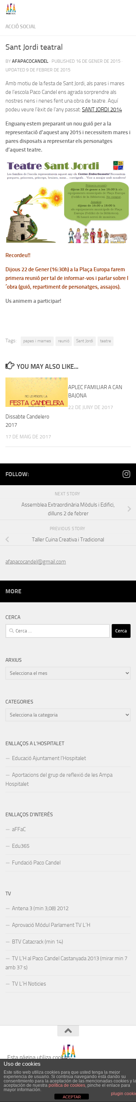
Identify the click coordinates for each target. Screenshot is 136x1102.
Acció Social (20, 27)
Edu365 (20, 846)
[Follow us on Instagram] (126, 474)
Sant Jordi (84, 340)
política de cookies (67, 1085)
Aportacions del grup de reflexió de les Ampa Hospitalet (58, 779)
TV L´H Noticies (29, 984)
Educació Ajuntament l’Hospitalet (49, 758)
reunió (63, 340)
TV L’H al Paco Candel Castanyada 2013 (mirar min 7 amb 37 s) (66, 963)
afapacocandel (30, 61)
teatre (105, 340)
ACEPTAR (72, 1097)
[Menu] (127, 9)
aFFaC (19, 829)
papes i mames (37, 340)
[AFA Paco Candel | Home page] (13, 9)
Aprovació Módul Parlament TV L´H (51, 925)
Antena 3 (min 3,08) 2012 (40, 908)
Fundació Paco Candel (36, 862)
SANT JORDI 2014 (102, 109)
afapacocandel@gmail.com (35, 561)
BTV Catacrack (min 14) (37, 941)
